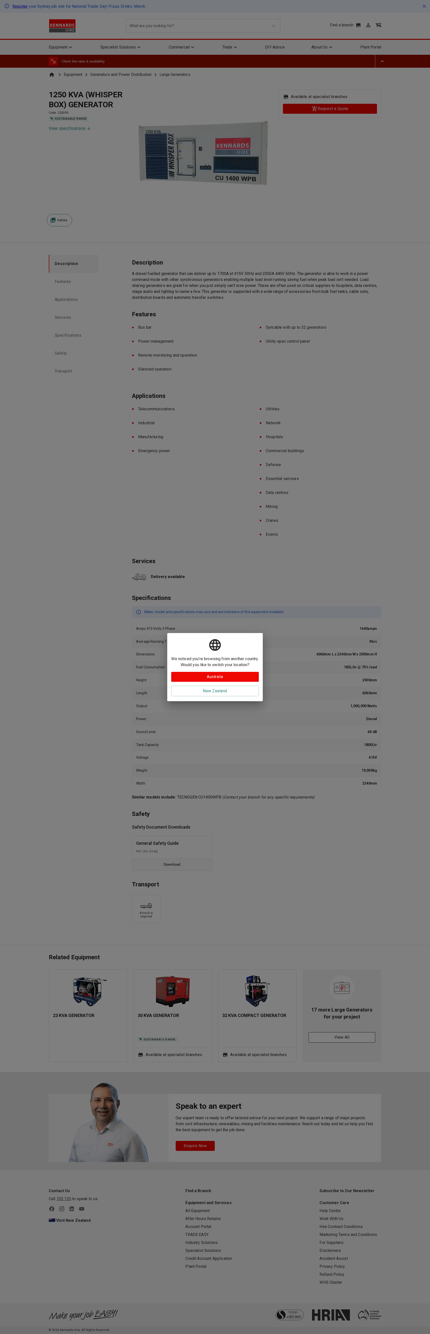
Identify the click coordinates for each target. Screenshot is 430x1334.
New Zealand (215, 691)
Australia (215, 676)
